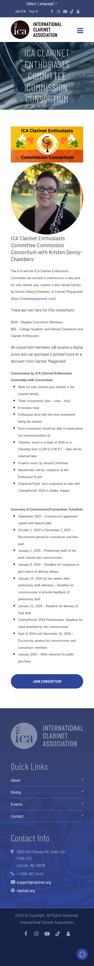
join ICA (21, 11)
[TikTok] (71, 11)
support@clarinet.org (34, 882)
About (15, 780)
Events (16, 804)
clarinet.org (26, 890)
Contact (17, 816)
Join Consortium (47, 681)
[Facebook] (52, 11)
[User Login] (78, 11)
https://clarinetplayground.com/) (34, 298)
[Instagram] (58, 11)
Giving (16, 792)
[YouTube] (65, 11)
